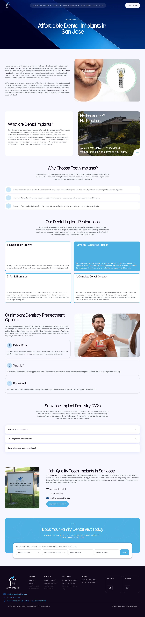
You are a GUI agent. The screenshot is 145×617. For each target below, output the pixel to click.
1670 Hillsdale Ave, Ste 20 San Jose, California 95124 (26, 601)
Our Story (32, 583)
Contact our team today (56, 90)
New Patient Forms (68, 583)
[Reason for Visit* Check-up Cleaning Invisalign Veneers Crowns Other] (28, 552)
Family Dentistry (49, 580)
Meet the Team (34, 586)
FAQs (63, 589)
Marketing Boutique (130, 606)
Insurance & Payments (69, 586)
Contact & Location (88, 582)
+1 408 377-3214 (56, 494)
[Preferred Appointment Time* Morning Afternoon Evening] (54, 552)
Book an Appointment (89, 579)
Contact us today (110, 480)
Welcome (36, 5)
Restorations (48, 586)
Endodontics (48, 589)
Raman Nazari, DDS (18, 68)
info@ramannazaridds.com (60, 498)
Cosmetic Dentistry (51, 583)
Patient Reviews (86, 5)
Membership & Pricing (69, 580)
